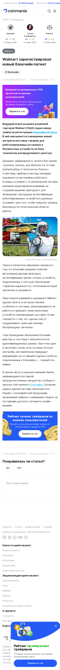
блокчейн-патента (45, 132)
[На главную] (15, 11)
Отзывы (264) (30, 42)
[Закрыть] (56, 626)
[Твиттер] (15, 537)
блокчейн (13, 72)
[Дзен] (26, 537)
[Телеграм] (10, 537)
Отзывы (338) (10, 42)
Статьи (18, 527)
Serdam (10, 33)
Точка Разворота (30, 34)
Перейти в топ (17, 111)
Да (7, 468)
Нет (19, 468)
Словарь (47, 527)
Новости (7, 527)
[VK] (4, 537)
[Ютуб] (20, 537)
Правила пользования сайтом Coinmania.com (26, 532)
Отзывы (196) (50, 42)
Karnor (49, 33)
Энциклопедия (32, 527)
